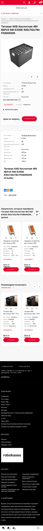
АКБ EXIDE (12, 195)
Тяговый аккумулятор (29, 135)
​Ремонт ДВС (5, 402)
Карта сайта (5, 421)
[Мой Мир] (11, 190)
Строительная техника (29, 487)
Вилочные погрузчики (29, 489)
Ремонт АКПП (5, 404)
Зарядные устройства (8, 482)
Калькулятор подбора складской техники (14, 426)
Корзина (3, 439)
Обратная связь (6, 415)
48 (22, 141)
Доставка (4, 410)
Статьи (3, 418)
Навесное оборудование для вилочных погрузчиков (10, 490)
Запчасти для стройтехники (31, 484)
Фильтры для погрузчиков (9, 474)
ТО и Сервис (5, 399)
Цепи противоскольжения (9, 479)
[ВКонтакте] (5, 190)
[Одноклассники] (8, 190)
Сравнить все (6, 287)
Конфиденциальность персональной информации (17, 413)
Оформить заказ (6, 445)
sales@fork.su (5, 377)
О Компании (5, 396)
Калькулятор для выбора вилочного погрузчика (16, 424)
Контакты (4, 407)
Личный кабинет (6, 442)
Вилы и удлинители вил (29, 481)
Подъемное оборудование (30, 474)
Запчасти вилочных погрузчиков (28, 477)
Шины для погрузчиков (8, 477)
